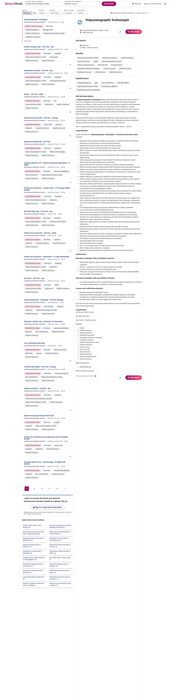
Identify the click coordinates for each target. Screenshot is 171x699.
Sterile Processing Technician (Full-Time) (39, 416)
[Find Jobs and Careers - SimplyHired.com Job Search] (14, 3)
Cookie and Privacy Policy (34, 514)
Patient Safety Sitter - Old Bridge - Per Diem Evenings (43, 300)
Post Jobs (137, 4)
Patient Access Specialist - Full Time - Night (40, 233)
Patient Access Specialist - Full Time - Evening (41, 118)
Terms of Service (59, 512)
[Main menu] (165, 4)
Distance (41, 10)
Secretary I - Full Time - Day (34, 278)
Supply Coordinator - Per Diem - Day (37, 388)
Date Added (81, 10)
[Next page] (65, 488)
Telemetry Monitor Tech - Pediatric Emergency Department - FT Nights (47, 164)
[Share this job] (120, 32)
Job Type (52, 10)
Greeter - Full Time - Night (33, 94)
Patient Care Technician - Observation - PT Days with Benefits (46, 257)
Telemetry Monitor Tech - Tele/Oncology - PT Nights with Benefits (44, 463)
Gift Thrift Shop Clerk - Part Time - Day (38, 211)
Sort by (24, 10)
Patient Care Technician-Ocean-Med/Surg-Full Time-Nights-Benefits (46, 438)
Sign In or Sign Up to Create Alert (48, 507)
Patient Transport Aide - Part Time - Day (39, 47)
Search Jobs (109, 4)
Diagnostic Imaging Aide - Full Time (37, 142)
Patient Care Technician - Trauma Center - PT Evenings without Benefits (47, 189)
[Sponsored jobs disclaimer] (147, 13)
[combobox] (42, 3)
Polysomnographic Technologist (36, 20)
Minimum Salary (69, 10)
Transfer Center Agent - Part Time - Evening (40, 367)
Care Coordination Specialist (34, 343)
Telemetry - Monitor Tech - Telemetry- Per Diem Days (43, 321)
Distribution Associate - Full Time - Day (38, 70)
